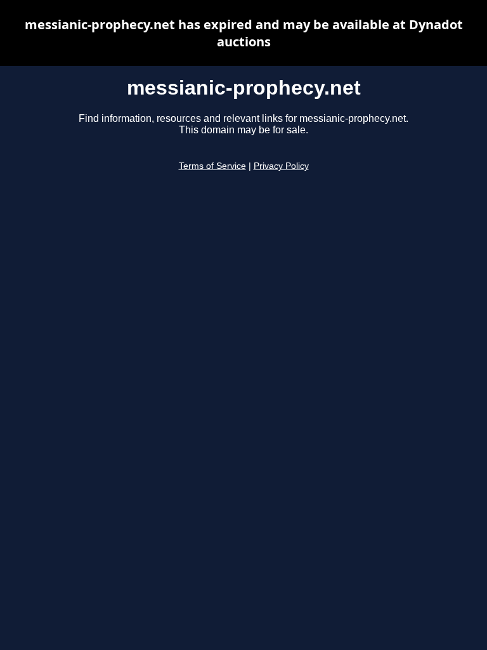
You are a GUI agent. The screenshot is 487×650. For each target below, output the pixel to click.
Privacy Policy (281, 166)
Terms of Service (212, 166)
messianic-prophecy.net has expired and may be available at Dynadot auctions (244, 33)
